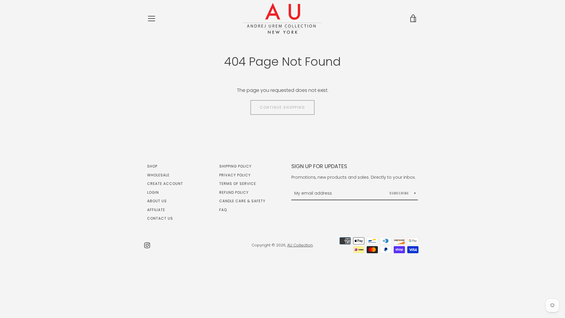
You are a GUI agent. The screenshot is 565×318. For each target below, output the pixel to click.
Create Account (165, 183)
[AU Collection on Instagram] (147, 244)
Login (153, 192)
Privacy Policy (235, 175)
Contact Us (160, 218)
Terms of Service (237, 183)
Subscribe (399, 193)
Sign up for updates (319, 166)
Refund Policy (234, 192)
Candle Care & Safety (242, 200)
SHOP (152, 166)
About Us (157, 200)
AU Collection (300, 245)
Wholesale (158, 175)
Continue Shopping (282, 107)
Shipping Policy (235, 166)
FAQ (223, 209)
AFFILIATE (156, 209)
